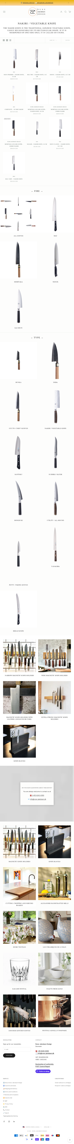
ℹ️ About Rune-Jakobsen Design (12, 1082)
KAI (14, 72)
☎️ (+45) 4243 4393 (37, 795)
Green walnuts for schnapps (63, 1082)
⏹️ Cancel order (7, 1098)
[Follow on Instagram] (9, 1121)
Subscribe (9, 1055)
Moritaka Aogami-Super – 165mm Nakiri (14, 145)
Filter (68, 40)
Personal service (28, 2)
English (46, 1127)
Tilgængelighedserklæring (10, 1116)
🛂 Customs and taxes (9, 1085)
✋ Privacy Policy (8, 1104)
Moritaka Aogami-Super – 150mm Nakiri (60, 110)
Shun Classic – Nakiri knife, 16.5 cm (60, 145)
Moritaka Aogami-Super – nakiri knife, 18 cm (37, 110)
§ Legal (5, 1101)
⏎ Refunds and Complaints (10, 1095)
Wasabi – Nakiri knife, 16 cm (37, 144)
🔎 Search (6, 1113)
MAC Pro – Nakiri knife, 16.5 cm (37, 75)
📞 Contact (6, 1110)
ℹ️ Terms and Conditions (10, 1092)
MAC (37, 72)
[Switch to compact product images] (10, 40)
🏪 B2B (5, 1107)
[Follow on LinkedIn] (14, 1121)
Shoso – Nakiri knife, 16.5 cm (60, 74)
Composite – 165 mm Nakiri (14, 109)
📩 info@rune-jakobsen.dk (44, 2)
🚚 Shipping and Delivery (10, 1088)
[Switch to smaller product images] (7, 40)
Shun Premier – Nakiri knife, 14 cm (14, 75)
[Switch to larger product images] (4, 40)
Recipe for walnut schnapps (63, 1085)
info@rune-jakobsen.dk (38, 799)
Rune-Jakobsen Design (37, 106)
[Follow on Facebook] (4, 1121)
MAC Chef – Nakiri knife (14, 179)
